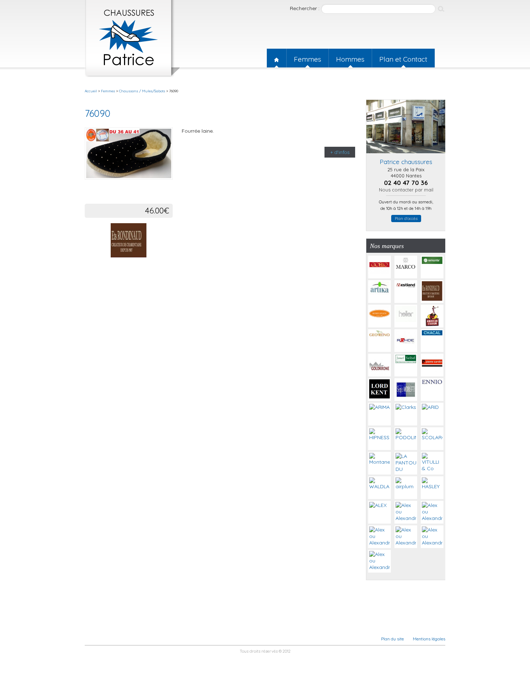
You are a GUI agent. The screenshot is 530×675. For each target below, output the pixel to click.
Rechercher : (305, 8)
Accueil (276, 58)
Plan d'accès (406, 218)
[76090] (129, 154)
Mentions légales (429, 638)
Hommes (350, 59)
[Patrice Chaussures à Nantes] (406, 155)
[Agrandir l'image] (168, 185)
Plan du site (392, 638)
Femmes (307, 59)
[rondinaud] (129, 255)
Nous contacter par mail (406, 190)
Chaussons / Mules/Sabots (142, 91)
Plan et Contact (403, 59)
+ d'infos (340, 152)
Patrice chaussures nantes (132, 38)
